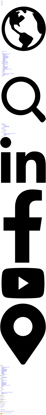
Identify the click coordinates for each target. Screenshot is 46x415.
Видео (2, 389)
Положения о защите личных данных (9, 411)
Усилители (4, 58)
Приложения (3, 61)
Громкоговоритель (5, 55)
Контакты (3, 75)
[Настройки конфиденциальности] (1, 413)
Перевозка (4, 70)
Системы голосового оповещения (7, 53)
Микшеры (4, 59)
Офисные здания (5, 68)
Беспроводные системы (5, 57)
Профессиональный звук (6, 56)
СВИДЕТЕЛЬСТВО (2, 411)
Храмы (4, 69)
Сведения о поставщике (5, 74)
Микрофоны (4, 60)
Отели (3, 64)
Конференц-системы (4, 371)
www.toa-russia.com (2, 409)
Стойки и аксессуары (4, 374)
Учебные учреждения (4, 380)
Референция (3, 63)
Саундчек (4, 71)
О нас (2, 72)
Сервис (2, 128)
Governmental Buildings (5, 66)
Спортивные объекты (5, 62)
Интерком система (5, 54)
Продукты (3, 123)
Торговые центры (4, 383)
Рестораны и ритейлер (4, 377)
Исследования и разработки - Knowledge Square (8, 73)
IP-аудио (3, 368)
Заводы (4, 65)
